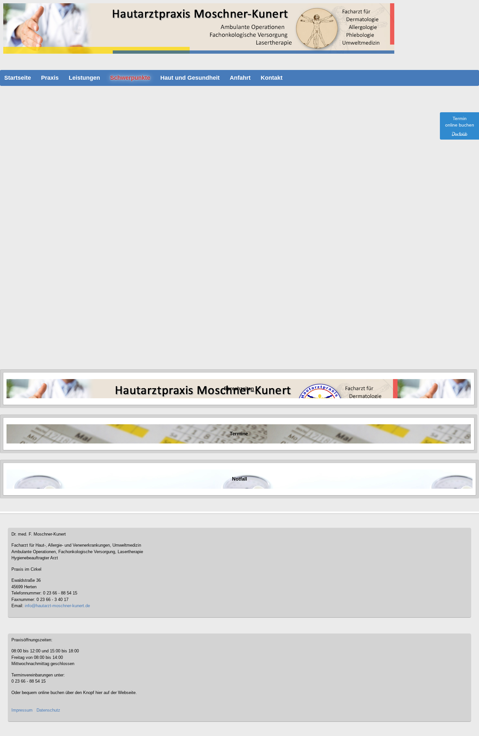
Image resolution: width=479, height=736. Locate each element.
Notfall (239, 479)
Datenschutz (48, 710)
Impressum (22, 710)
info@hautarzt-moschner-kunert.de (57, 605)
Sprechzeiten (239, 388)
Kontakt (272, 78)
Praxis (50, 78)
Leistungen (84, 78)
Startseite (17, 78)
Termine (239, 433)
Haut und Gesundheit (190, 78)
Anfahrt (240, 78)
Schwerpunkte (130, 78)
